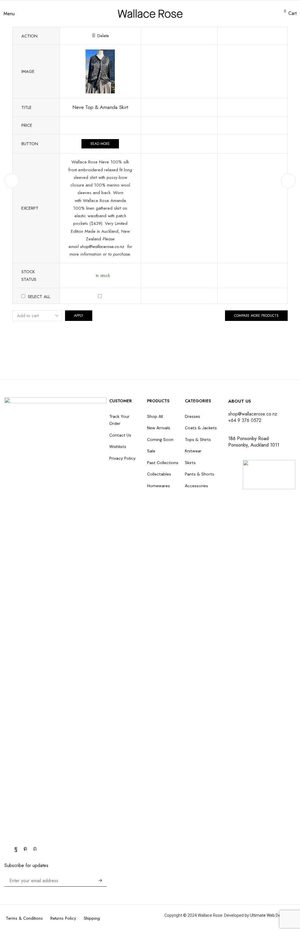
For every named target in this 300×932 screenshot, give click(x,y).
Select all (39, 296)
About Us (239, 401)
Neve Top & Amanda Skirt (100, 107)
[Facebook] (16, 848)
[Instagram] (25, 848)
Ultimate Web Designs (270, 915)
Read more (100, 143)
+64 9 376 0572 (244, 420)
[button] (9, 13)
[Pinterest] (35, 848)
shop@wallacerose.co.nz (103, 246)
